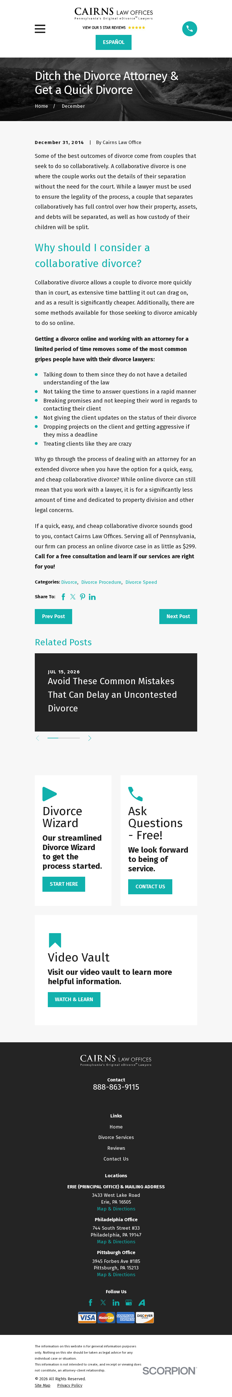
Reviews (116, 1148)
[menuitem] (42, 1385)
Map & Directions (116, 1209)
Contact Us (116, 1159)
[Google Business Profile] (128, 1302)
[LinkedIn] (116, 1302)
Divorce (69, 582)
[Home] (113, 14)
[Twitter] (103, 1302)
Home (116, 1127)
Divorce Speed (141, 582)
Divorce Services (116, 1137)
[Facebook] (90, 1302)
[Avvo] (141, 1302)
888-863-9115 (116, 1087)
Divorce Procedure (101, 582)
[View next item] (90, 738)
